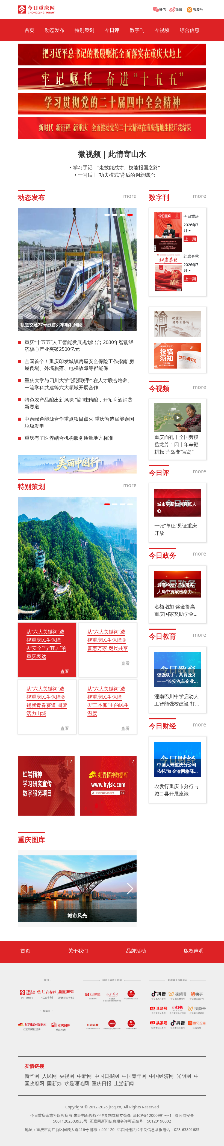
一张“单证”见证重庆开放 (175, 529)
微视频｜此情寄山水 (112, 154)
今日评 (112, 30)
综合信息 (189, 30)
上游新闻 (124, 1083)
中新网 (84, 1076)
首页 (29, 30)
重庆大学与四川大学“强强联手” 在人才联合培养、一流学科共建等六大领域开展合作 (78, 384)
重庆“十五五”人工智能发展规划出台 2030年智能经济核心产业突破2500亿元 (79, 345)
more (130, 196)
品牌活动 (136, 950)
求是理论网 (76, 1083)
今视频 (162, 30)
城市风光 (77, 915)
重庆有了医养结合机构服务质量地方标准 (69, 438)
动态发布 (54, 30)
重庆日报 (101, 1083)
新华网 (32, 1076)
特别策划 (84, 30)
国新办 (54, 1083)
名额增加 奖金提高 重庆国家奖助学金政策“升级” (176, 610)
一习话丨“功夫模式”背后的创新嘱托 (116, 174)
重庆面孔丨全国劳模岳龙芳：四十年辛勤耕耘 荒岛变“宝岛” (176, 444)
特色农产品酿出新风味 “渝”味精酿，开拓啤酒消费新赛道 (78, 403)
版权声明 (194, 950)
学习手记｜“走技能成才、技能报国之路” (116, 167)
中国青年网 (134, 1076)
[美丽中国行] (77, 464)
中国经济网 (161, 1076)
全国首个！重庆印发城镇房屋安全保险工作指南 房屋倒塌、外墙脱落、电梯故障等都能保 (79, 365)
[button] (107, 215)
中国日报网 (107, 1076)
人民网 (49, 1076)
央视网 (67, 1076)
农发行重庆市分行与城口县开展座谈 (176, 790)
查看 (64, 671)
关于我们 (78, 950)
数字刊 (137, 30)
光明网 (183, 1076)
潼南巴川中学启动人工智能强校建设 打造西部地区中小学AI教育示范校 (177, 700)
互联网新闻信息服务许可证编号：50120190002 (130, 1121)
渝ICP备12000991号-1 (152, 1115)
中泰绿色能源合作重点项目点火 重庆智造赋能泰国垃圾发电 (79, 422)
